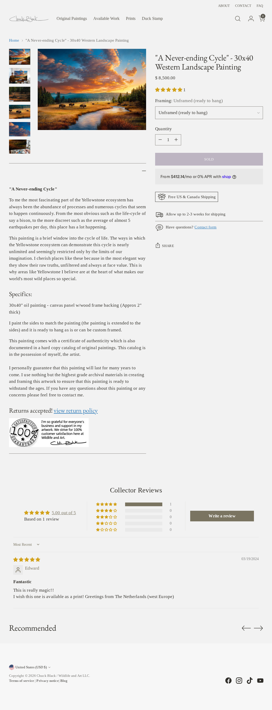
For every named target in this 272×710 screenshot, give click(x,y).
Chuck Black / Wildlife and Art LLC (63, 676)
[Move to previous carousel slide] (246, 628)
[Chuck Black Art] (29, 19)
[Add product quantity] (176, 140)
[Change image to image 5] (19, 129)
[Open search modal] (237, 18)
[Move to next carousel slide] (258, 628)
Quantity (163, 128)
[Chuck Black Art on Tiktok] (249, 680)
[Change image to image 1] (19, 57)
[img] (26, 559)
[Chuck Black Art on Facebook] (228, 680)
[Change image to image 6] (19, 147)
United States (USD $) (31, 667)
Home (14, 40)
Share (168, 246)
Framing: (189, 100)
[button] (169, 89)
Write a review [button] (222, 516)
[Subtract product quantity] (160, 140)
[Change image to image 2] (19, 76)
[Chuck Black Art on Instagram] (238, 680)
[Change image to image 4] (19, 112)
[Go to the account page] (249, 18)
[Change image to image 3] (19, 94)
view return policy (76, 410)
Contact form (205, 227)
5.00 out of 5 (64, 512)
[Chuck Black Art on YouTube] (260, 680)
